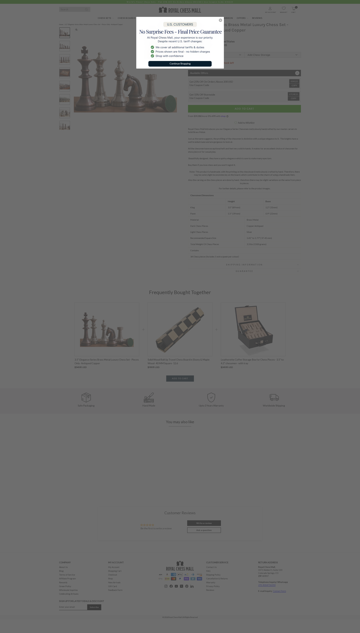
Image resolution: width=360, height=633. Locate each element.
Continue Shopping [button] (180, 63)
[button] (220, 20)
